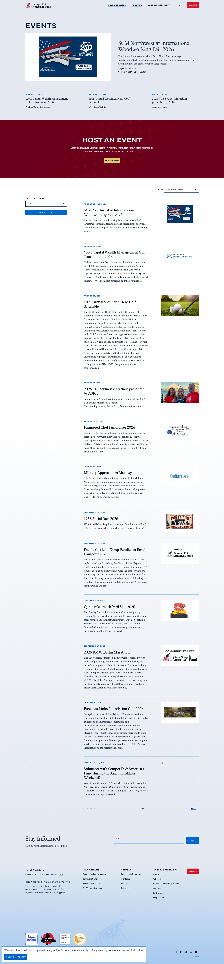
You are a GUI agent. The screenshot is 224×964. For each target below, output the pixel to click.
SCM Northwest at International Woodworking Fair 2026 (109, 212)
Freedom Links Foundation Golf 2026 (114, 708)
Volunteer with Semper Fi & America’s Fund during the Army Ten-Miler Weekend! (114, 773)
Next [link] (193, 808)
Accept (10, 957)
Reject (22, 957)
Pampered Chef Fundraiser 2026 (109, 427)
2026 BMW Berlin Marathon (107, 652)
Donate (193, 5)
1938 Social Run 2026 (101, 518)
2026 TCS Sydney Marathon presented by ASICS (114, 391)
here (61, 874)
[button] (180, 5)
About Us (137, 5)
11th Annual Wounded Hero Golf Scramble (110, 304)
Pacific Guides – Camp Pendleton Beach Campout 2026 (115, 551)
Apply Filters (46, 212)
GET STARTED (112, 160)
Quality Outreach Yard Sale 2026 (109, 606)
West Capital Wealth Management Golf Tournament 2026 (115, 254)
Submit (192, 840)
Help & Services (117, 5)
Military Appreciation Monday (108, 472)
